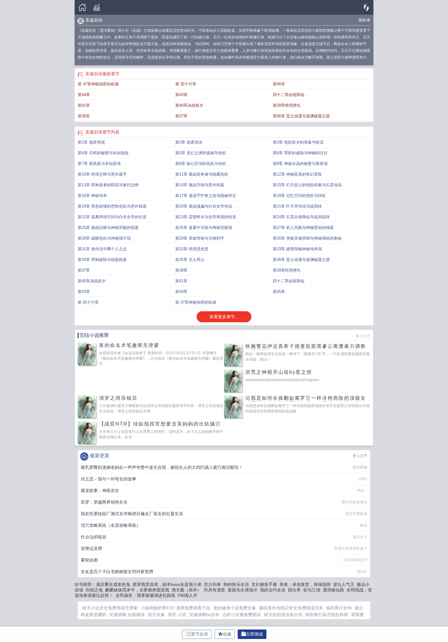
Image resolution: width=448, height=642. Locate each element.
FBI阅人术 (187, 595)
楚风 (362, 20)
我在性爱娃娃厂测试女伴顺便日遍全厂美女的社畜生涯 (132, 513)
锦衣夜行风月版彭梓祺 (326, 614)
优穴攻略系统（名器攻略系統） (110, 525)
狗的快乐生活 (236, 584)
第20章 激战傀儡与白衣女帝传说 (203, 206)
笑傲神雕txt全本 (204, 614)
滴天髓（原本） (186, 589)
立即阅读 (254, 634)
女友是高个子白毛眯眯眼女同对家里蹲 (117, 571)
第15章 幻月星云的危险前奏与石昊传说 (307, 185)
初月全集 (156, 614)
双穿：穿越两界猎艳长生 (104, 502)
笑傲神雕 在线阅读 (127, 614)
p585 (363, 479)
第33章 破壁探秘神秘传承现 (297, 249)
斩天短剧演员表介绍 (283, 614)
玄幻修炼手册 (264, 584)
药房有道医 (214, 589)
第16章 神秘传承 (92, 195)
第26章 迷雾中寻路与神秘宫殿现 (203, 227)
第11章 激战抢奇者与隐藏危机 (201, 174)
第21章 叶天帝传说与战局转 (297, 206)
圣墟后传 (93, 20)
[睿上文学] (82, 7)
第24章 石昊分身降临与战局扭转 (301, 217)
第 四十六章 (185, 84)
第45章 (279, 84)
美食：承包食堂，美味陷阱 (305, 584)
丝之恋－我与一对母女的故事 (108, 478)
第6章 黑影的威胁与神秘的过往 (300, 153)
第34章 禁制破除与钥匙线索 (102, 259)
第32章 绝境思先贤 (191, 249)
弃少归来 (212, 584)
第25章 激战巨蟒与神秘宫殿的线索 (108, 227)
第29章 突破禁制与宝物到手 (199, 238)
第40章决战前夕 (189, 105)
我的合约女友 (273, 589)
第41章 (84, 105)
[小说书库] (96, 7)
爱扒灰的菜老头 (354, 502)
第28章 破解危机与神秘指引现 (104, 238)
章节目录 (199, 634)
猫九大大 (360, 537)
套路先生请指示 (243, 589)
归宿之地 (94, 589)
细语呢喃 (360, 467)
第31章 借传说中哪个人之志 (102, 249)
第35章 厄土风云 (189, 259)
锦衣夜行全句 (339, 607)
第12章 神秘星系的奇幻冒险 (297, 174)
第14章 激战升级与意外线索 (199, 185)
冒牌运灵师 (91, 548)
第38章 (84, 116)
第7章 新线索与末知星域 (99, 163)
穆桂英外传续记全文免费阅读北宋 (291, 607)
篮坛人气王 (343, 584)
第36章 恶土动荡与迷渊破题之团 (301, 116)
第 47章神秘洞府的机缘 (98, 84)
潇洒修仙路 (333, 589)
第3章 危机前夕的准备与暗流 (298, 142)
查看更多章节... (224, 316)
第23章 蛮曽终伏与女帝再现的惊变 (205, 217)
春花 (363, 525)
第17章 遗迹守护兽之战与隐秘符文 (205, 195)
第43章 (181, 94)
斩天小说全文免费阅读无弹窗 (110, 607)
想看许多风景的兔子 (350, 548)
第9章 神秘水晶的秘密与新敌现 (300, 163)
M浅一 (362, 490)
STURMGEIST (355, 560)
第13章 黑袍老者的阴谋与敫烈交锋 (108, 185)
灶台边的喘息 (93, 536)
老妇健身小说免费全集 (234, 607)
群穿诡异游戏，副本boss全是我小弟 (167, 584)
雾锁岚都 (89, 560)
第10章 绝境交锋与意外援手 (102, 174)
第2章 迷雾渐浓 (188, 142)
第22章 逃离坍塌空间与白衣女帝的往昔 (112, 217)
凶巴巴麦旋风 (356, 514)
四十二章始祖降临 (288, 94)
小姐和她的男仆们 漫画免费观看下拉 (175, 607)
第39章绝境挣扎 (287, 105)
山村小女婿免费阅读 (241, 614)
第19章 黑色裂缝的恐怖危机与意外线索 (112, 206)
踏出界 (294, 589)
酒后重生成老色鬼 (113, 584)
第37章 (181, 116)
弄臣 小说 (177, 614)
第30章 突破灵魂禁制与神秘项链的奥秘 (307, 238)
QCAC (362, 571)
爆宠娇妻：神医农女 (100, 490)
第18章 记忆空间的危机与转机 (299, 195)
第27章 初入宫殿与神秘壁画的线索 (303, 227)
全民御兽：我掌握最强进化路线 (145, 595)
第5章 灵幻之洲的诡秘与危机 (200, 153)
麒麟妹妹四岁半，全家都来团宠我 (137, 589)
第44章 (84, 94)
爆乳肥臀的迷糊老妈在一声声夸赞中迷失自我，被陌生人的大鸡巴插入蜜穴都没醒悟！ (162, 467)
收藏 (227, 634)
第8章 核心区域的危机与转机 (200, 163)
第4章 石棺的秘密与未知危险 (103, 153)
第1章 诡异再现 (91, 142)
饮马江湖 (311, 589)
